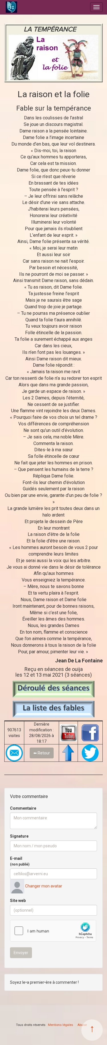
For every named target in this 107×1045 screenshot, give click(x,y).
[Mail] (14, 753)
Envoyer (21, 952)
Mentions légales (60, 1025)
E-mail (19, 861)
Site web (18, 900)
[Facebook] (90, 732)
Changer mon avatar (43, 886)
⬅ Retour (41, 753)
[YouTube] (68, 732)
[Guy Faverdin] (29, 7)
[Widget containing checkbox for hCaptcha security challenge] (53, 931)
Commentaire (23, 808)
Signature (19, 836)
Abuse (82, 1025)
